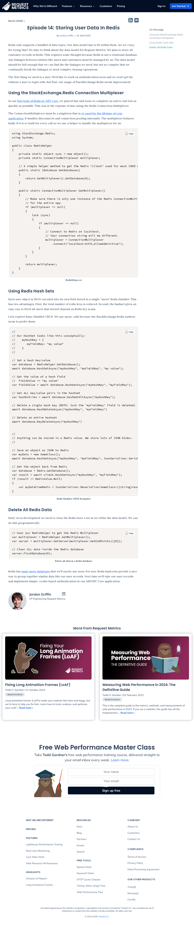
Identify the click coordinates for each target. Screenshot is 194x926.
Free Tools (84, 860)
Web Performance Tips (90, 892)
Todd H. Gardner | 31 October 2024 (25, 689)
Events (80, 845)
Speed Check (84, 866)
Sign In (161, 6)
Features (67, 6)
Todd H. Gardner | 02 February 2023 (123, 695)
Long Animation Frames (39, 884)
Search (81, 851)
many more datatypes (36, 571)
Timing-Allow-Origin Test (91, 885)
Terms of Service (136, 856)
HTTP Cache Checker (88, 879)
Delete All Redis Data (160, 47)
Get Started (178, 6)
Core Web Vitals (35, 856)
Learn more (120, 760)
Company (133, 820)
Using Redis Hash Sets (161, 42)
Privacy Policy (135, 863)
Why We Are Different (40, 820)
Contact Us (133, 839)
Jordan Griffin (66, 35)
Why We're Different (45, 6)
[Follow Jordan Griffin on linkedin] (63, 594)
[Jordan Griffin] (17, 601)
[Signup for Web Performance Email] (136, 21)
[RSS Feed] (130, 21)
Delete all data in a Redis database (73, 561)
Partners (82, 839)
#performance (14, 694)
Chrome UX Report (36, 878)
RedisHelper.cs (73, 280)
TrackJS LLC (103, 916)
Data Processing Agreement (143, 869)
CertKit (131, 899)
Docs (79, 826)
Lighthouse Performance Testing (44, 844)
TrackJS (131, 886)
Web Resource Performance (42, 863)
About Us (132, 826)
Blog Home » (16, 20)
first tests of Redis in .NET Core (37, 101)
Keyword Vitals (85, 873)
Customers (106, 6)
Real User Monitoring (38, 850)
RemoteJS (133, 893)
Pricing (121, 6)
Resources (86, 6)
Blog (79, 832)
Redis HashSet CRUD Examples (73, 498)
